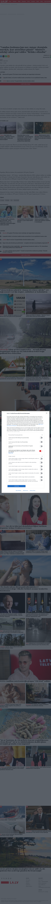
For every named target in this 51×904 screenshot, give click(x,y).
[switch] (41, 438)
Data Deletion (18, 490)
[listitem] (25, 435)
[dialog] (25, 452)
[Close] (47, 413)
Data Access (25, 490)
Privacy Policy (32, 490)
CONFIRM (16, 486)
